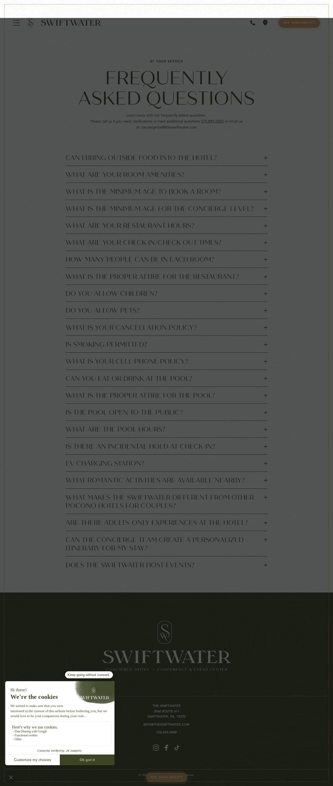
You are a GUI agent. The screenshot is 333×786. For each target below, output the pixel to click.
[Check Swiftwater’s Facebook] (166, 748)
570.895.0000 (212, 121)
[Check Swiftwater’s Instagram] (156, 748)
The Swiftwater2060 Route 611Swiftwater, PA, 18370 (166, 711)
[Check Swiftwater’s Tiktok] (177, 748)
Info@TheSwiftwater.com (166, 724)
